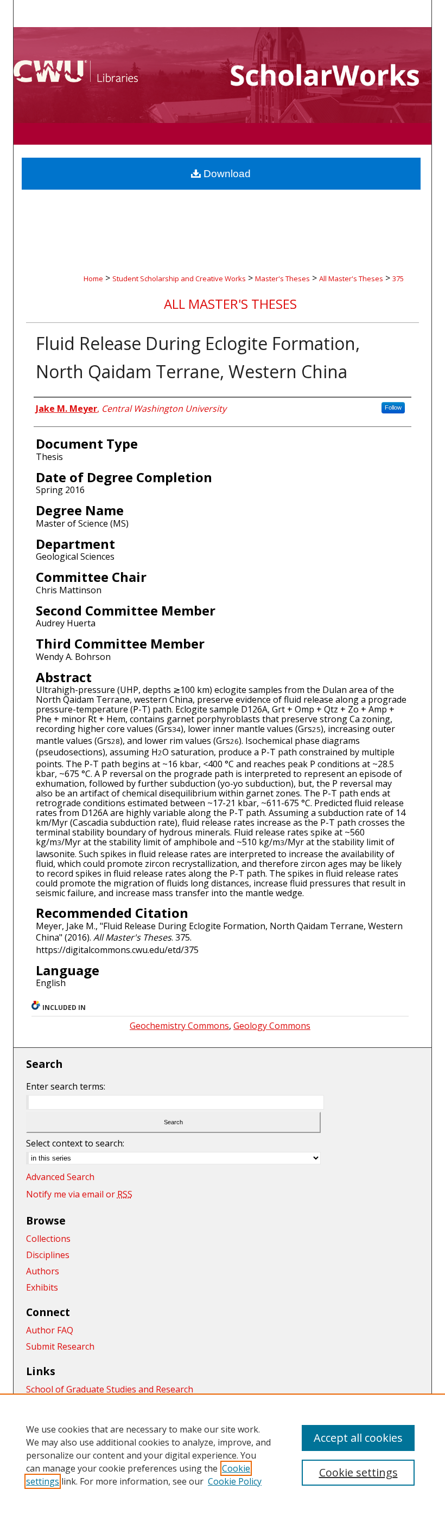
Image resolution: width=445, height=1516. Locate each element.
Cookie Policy (235, 1481)
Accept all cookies (358, 1437)
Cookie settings (358, 1472)
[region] (222, 1455)
